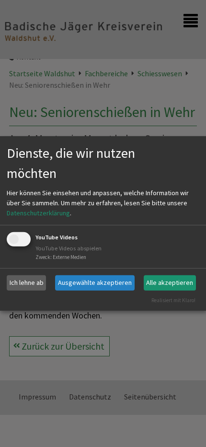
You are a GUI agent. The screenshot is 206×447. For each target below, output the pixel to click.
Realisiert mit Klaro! (173, 299)
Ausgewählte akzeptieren (95, 282)
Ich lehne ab (27, 282)
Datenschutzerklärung (38, 213)
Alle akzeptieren (169, 282)
